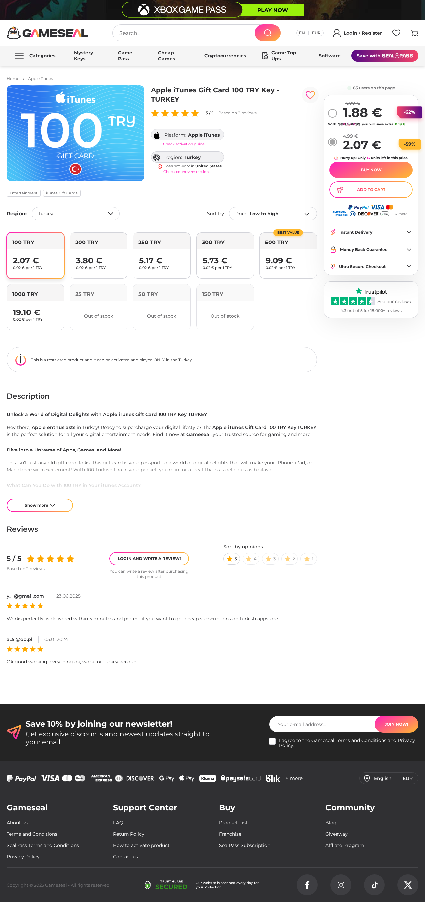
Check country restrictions (186, 172)
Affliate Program (344, 845)
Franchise (230, 834)
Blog (331, 823)
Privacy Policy (23, 857)
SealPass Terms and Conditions (43, 845)
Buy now (371, 169)
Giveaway (336, 834)
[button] (415, 34)
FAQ (118, 823)
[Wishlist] (396, 34)
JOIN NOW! (396, 724)
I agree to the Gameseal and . (347, 743)
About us (17, 823)
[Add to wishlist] (310, 95)
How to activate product (141, 845)
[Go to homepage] (48, 32)
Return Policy (128, 834)
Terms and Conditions (361, 740)
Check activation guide (184, 144)
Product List (233, 823)
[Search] (268, 32)
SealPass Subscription (244, 845)
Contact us (125, 857)
